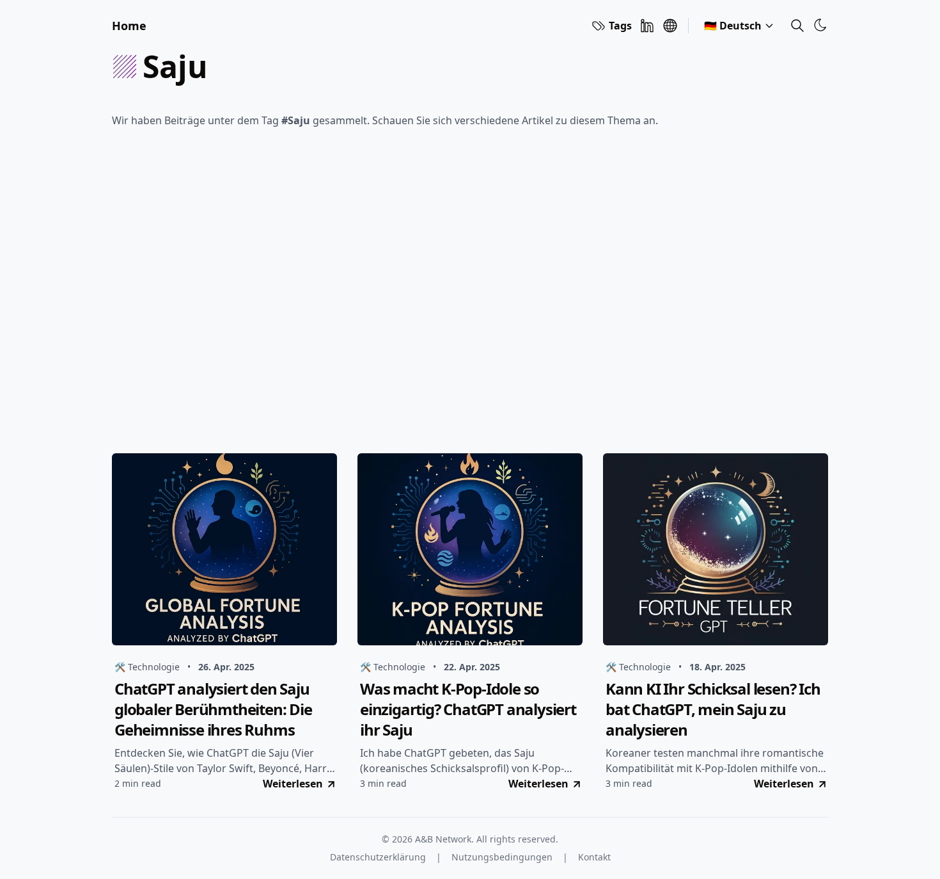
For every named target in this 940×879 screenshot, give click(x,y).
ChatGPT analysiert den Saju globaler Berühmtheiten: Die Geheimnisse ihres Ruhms (213, 709)
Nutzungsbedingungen (501, 857)
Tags (620, 26)
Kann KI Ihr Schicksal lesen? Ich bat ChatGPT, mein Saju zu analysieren (713, 709)
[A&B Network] (670, 25)
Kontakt (594, 857)
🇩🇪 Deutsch (733, 26)
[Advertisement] (470, 294)
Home (129, 25)
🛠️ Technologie (147, 667)
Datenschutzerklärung (378, 857)
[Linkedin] (647, 25)
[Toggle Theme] (820, 25)
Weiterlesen (293, 784)
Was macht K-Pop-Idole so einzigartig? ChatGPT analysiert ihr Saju (468, 709)
